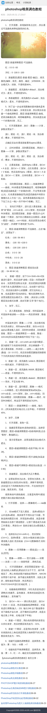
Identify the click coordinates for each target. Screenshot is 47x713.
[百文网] (3, 3)
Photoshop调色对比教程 (12, 668)
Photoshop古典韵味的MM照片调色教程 (18, 688)
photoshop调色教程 (9, 663)
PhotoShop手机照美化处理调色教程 (17, 698)
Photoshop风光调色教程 (12, 678)
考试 (18, 3)
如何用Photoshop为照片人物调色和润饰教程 (21, 703)
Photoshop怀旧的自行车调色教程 (16, 693)
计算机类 (27, 3)
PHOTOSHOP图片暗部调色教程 (15, 683)
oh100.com (28, 710)
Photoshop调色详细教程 (12, 673)
